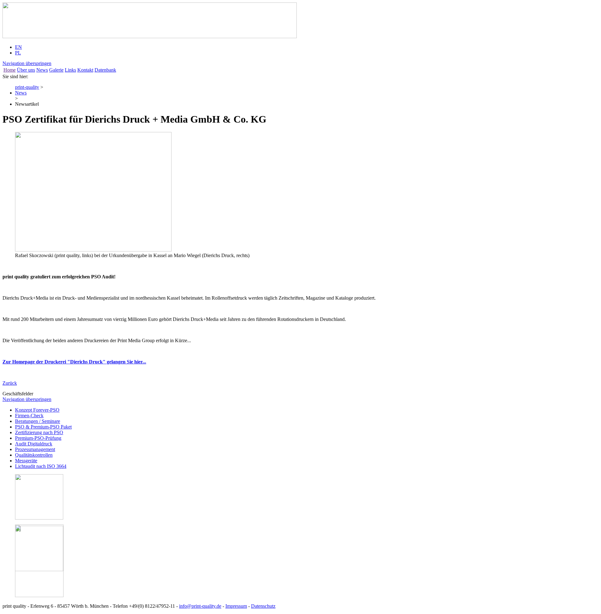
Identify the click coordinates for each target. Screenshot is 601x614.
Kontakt (85, 70)
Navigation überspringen (27, 63)
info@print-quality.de (200, 606)
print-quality (27, 87)
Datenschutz (263, 606)
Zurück (10, 383)
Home (9, 70)
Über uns (26, 70)
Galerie (56, 70)
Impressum (236, 606)
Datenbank (105, 70)
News (42, 70)
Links (70, 70)
